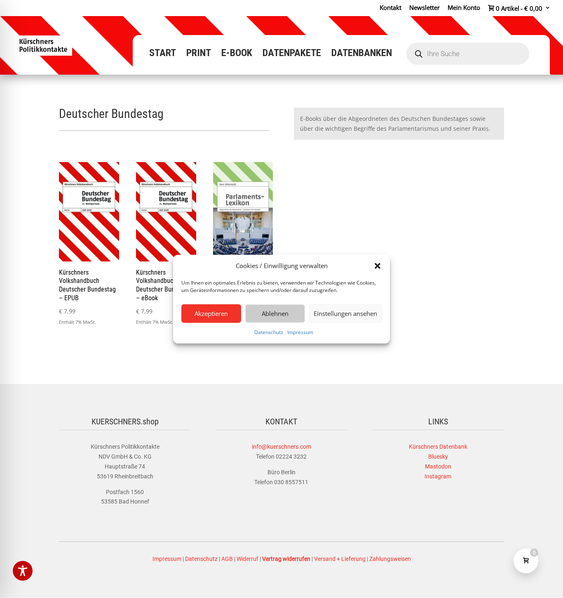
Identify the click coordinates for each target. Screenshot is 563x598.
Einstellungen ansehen (345, 313)
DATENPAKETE (292, 54)
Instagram (438, 476)
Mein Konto (464, 8)
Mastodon (438, 466)
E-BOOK (236, 54)
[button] (377, 266)
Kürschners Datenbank (438, 446)
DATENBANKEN (361, 54)
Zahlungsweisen (390, 559)
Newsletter (424, 8)
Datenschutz (268, 332)
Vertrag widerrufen (286, 559)
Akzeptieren (211, 313)
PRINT (198, 54)
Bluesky (438, 456)
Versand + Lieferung (340, 559)
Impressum (300, 332)
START (162, 54)
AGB (227, 559)
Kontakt (390, 8)
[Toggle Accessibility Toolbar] (22, 571)
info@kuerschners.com (281, 446)
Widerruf (247, 559)
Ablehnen (275, 313)
